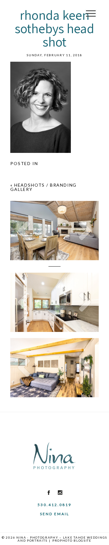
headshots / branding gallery (43, 187)
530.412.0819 (54, 504)
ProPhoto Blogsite (71, 540)
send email (54, 514)
